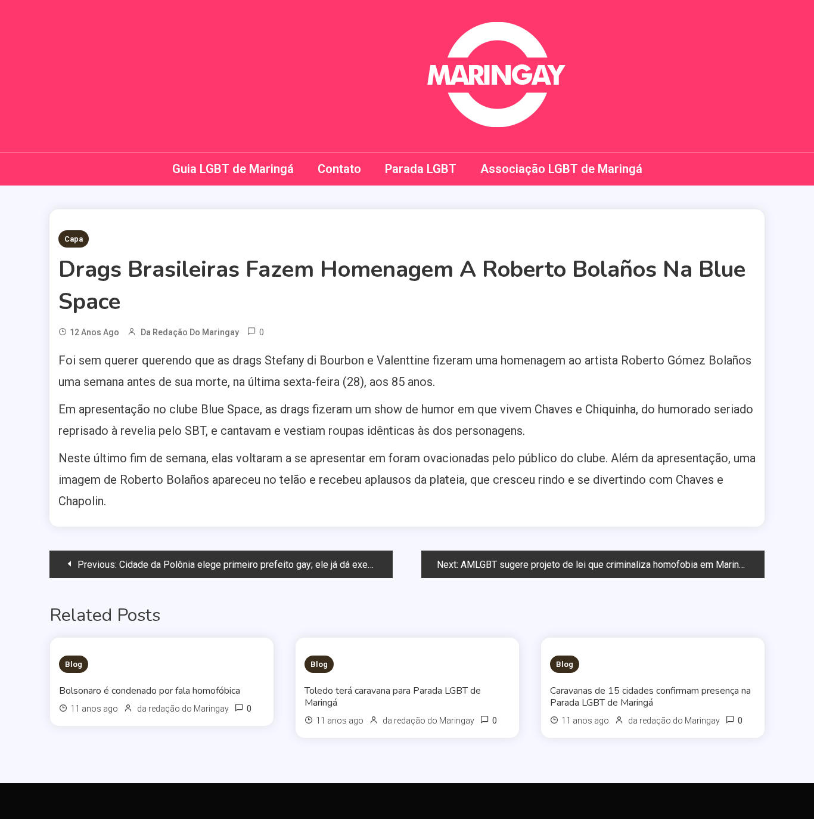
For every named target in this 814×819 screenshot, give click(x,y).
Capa (73, 238)
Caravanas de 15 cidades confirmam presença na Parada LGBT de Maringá (650, 697)
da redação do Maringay (190, 332)
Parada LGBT (420, 169)
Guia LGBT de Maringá (233, 169)
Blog (73, 664)
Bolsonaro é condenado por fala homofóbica (149, 691)
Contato (339, 169)
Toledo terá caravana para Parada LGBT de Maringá (393, 697)
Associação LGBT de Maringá (561, 169)
